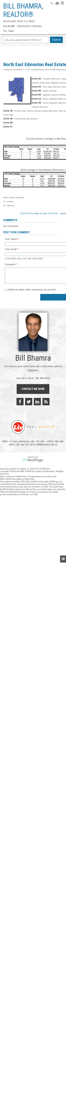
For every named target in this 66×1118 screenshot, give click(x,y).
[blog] (46, 401)
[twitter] (28, 401)
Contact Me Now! (33, 389)
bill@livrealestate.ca (46, 444)
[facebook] (20, 401)
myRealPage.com (33, 460)
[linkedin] (37, 401)
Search (56, 39)
